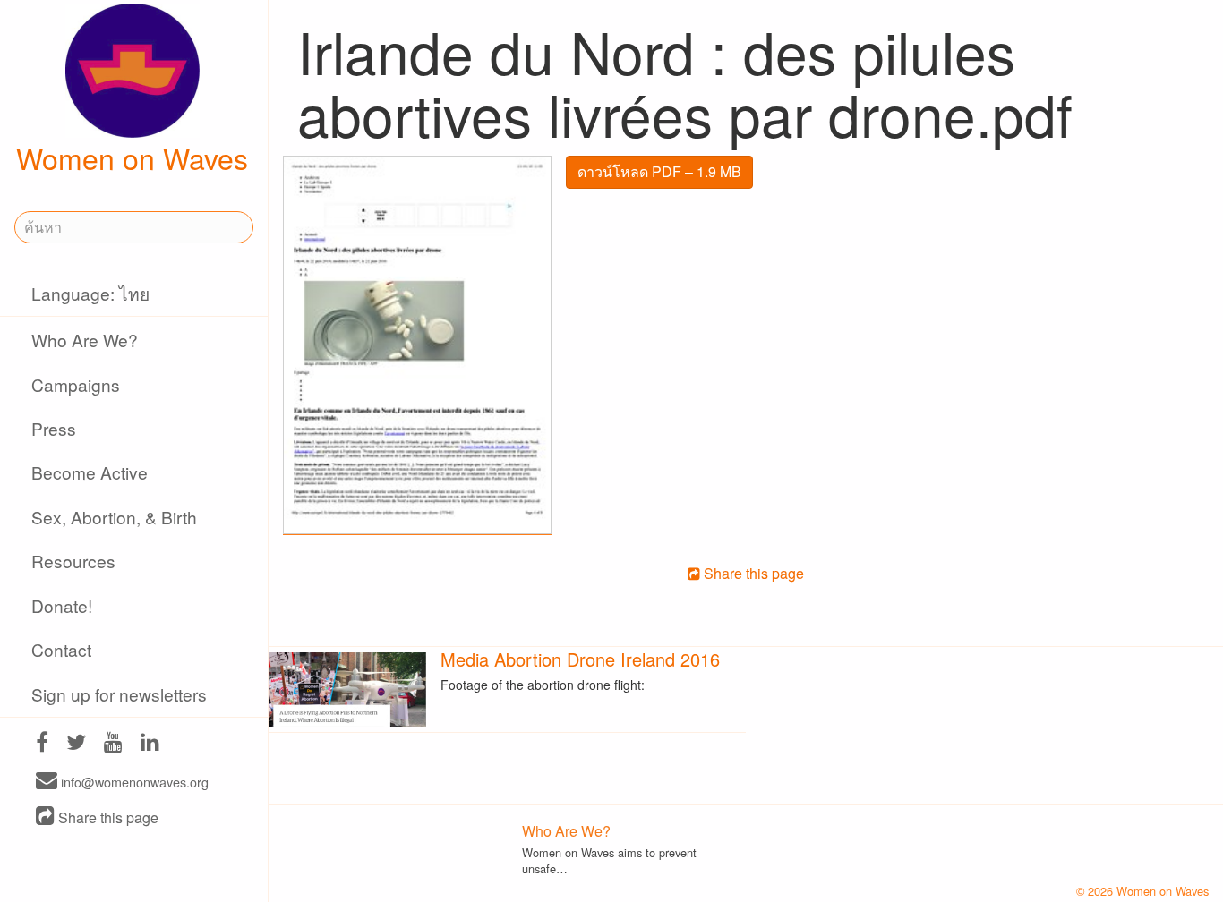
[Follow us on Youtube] (113, 744)
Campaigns (75, 384)
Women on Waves (132, 157)
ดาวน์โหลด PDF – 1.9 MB (659, 171)
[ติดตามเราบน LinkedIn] (150, 744)
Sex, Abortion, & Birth (114, 517)
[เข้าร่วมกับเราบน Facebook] (42, 744)
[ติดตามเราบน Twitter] (76, 744)
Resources (73, 561)
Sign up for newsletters (119, 694)
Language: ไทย (90, 293)
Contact (61, 649)
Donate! (61, 605)
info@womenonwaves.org (133, 781)
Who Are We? (84, 340)
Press (53, 428)
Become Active (89, 472)
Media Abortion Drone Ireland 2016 (580, 659)
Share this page (106, 817)
